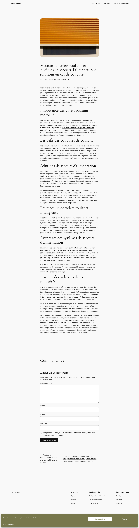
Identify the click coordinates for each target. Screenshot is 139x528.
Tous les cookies (100, 519)
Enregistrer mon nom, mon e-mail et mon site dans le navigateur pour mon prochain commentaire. (68, 434)
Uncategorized (64, 79)
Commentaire (46, 384)
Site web (43, 424)
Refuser (124, 519)
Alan (55, 79)
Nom (42, 406)
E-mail (43, 415)
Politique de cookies (8, 524)
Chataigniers (15, 3)
